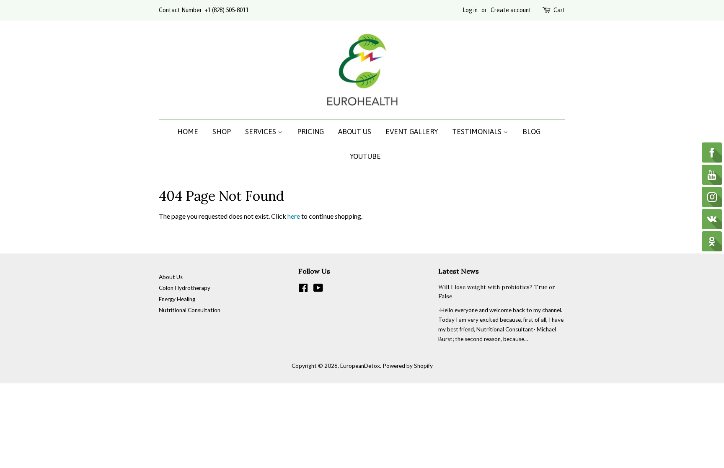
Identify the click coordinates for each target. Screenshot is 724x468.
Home (187, 131)
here (293, 216)
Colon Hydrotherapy (184, 287)
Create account (511, 10)
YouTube (365, 156)
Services (261, 131)
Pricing (310, 131)
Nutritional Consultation (189, 310)
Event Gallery (411, 131)
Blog (531, 131)
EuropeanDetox (360, 365)
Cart (559, 10)
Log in (470, 10)
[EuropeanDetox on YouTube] (318, 289)
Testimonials (477, 131)
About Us (354, 131)
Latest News (458, 271)
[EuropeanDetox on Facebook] (303, 289)
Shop (221, 131)
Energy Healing (177, 299)
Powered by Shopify (408, 365)
